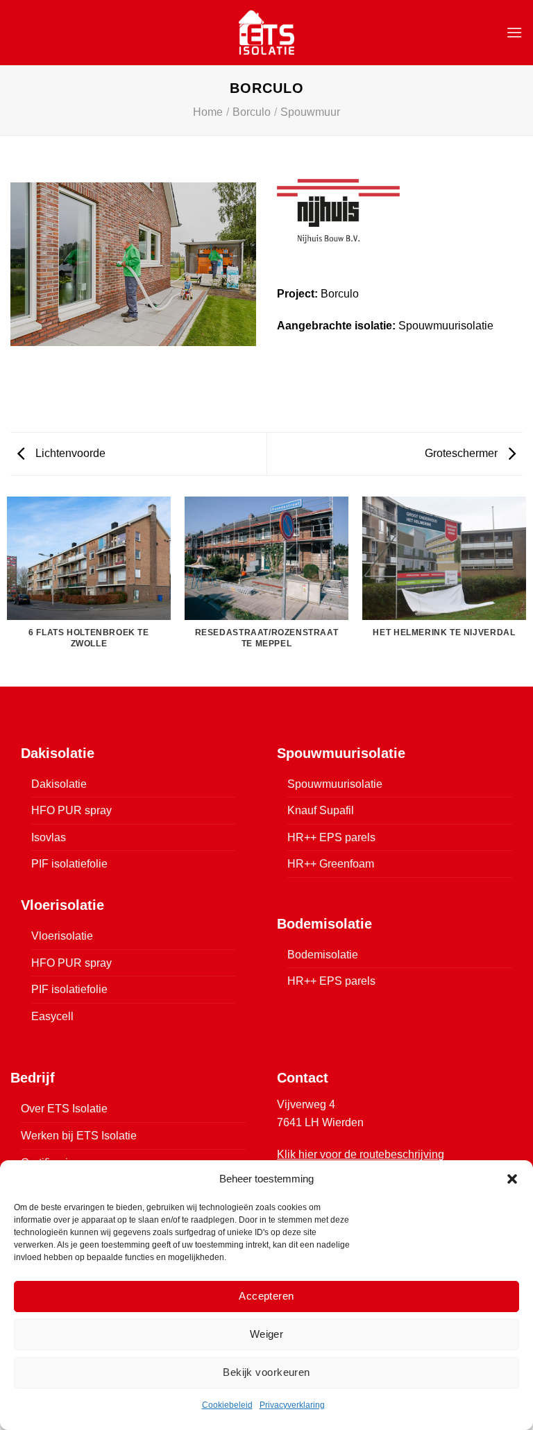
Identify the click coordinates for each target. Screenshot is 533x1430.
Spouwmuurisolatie (334, 784)
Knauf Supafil (320, 810)
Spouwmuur (310, 112)
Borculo (251, 112)
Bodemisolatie (322, 954)
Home (208, 112)
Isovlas (48, 837)
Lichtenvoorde (69, 453)
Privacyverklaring (292, 1405)
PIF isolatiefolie (69, 864)
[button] (512, 1179)
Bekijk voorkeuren (266, 1372)
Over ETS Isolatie (64, 1108)
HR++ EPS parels (331, 837)
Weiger (267, 1334)
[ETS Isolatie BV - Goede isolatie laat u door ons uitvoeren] (267, 32)
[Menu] (514, 32)
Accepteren (266, 1296)
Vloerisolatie (62, 936)
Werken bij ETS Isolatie (79, 1136)
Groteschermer (462, 453)
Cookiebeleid (227, 1405)
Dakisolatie (59, 784)
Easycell (52, 1016)
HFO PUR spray (71, 810)
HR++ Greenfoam (330, 864)
